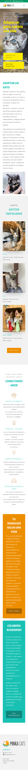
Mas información (14, 714)
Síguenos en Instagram (11, 47)
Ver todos (14, 350)
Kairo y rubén (7, 335)
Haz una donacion (10, 65)
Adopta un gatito (10, 56)
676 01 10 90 (7, 752)
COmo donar (14, 611)
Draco (5, 254)
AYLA (4, 296)
